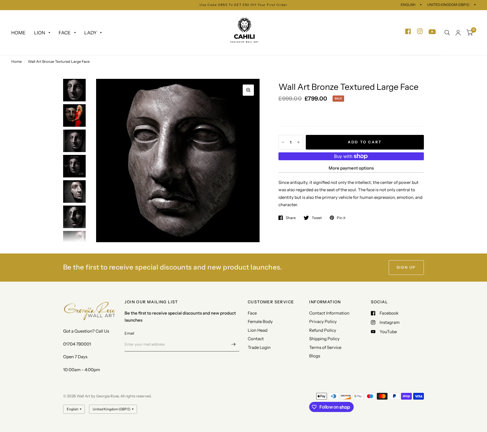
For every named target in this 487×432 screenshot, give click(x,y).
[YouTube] (432, 32)
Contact (256, 338)
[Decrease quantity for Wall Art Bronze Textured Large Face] (283, 142)
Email (129, 333)
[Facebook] (408, 31)
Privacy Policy (323, 321)
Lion (39, 32)
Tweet (317, 217)
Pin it (341, 217)
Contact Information (329, 313)
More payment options (351, 168)
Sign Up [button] (406, 267)
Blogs (314, 355)
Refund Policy (322, 330)
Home (18, 32)
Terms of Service (325, 347)
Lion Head (257, 330)
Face (65, 32)
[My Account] (458, 32)
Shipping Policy (324, 338)
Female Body (260, 321)
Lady (90, 32)
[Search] (447, 32)
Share (291, 217)
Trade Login (259, 347)
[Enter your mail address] (233, 344)
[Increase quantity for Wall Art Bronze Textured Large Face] (298, 142)
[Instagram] (420, 31)
